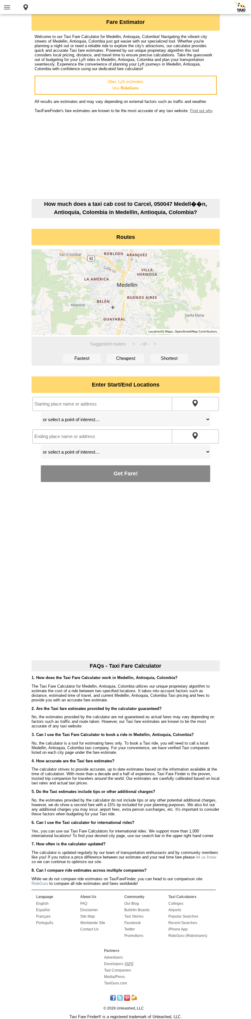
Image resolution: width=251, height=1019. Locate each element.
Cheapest (125, 358)
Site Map (87, 916)
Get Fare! (126, 473)
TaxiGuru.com (115, 983)
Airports (174, 910)
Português (44, 923)
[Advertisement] (126, 156)
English (42, 903)
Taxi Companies (117, 970)
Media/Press (114, 977)
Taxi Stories (134, 916)
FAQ (83, 903)
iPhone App (178, 929)
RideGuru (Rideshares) (187, 936)
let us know (206, 857)
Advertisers (113, 957)
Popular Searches (183, 916)
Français (43, 916)
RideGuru (40, 883)
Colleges (175, 903)
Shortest (169, 358)
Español (43, 910)
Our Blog (131, 903)
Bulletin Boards (137, 910)
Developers (113, 964)
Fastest (81, 358)
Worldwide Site (92, 923)
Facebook (132, 923)
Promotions (133, 936)
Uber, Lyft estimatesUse (126, 84)
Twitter (129, 929)
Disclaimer (89, 910)
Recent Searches (182, 923)
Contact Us (89, 929)
